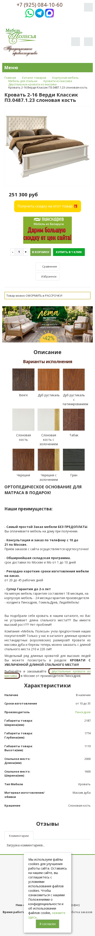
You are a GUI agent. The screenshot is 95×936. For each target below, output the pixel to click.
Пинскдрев (83, 712)
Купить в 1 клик (69, 252)
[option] (47, 146)
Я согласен (48, 924)
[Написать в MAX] (49, 13)
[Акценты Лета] (47, 324)
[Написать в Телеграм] (39, 13)
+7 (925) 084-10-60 (40, 4)
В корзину (40, 252)
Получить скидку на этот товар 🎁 (47, 206)
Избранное (49, 276)
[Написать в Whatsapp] (29, 13)
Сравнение (49, 266)
